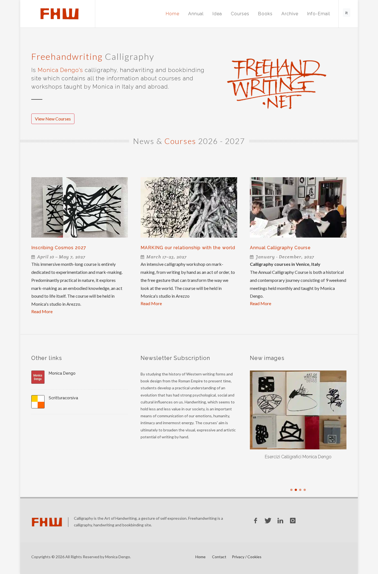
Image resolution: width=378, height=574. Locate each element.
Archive (289, 13)
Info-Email (318, 13)
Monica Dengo (62, 373)
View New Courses (53, 118)
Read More (42, 311)
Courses (240, 13)
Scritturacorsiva (63, 398)
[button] (291, 490)
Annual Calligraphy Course (280, 247)
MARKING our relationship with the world (188, 247)
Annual (196, 13)
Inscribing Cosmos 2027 (58, 247)
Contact (219, 556)
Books (265, 13)
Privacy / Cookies (247, 556)
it (346, 12)
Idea (217, 13)
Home (172, 13)
